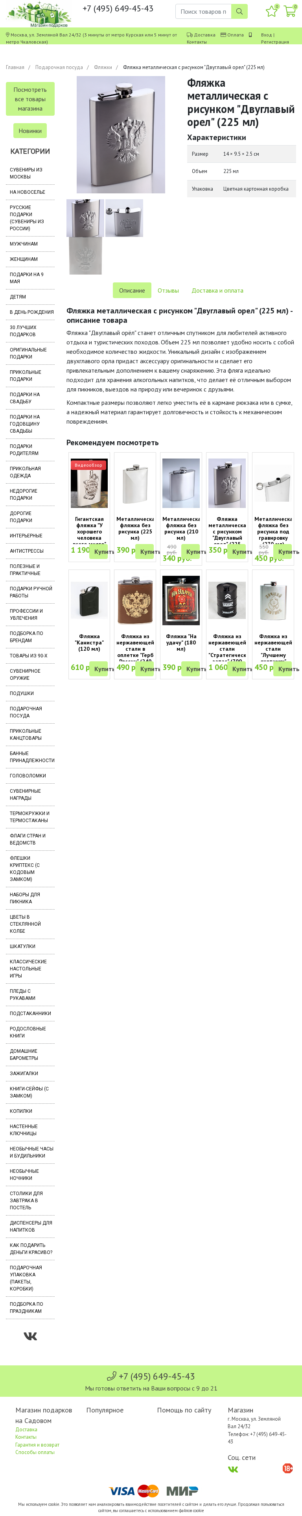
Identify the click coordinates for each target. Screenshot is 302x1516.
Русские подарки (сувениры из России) (27, 218)
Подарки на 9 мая (27, 278)
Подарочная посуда (59, 67)
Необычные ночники (24, 1174)
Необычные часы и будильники (31, 1152)
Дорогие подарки (21, 517)
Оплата (235, 35)
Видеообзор (88, 465)
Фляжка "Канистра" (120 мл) (89, 642)
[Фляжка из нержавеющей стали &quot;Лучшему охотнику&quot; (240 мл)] (273, 601)
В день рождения (32, 312)
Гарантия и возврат (37, 1444)
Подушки (22, 693)
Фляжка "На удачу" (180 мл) (181, 642)
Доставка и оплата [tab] (217, 290)
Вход (266, 35)
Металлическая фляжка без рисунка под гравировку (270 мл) (275, 531)
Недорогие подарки (23, 494)
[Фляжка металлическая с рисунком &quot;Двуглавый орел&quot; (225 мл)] (227, 483)
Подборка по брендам (26, 637)
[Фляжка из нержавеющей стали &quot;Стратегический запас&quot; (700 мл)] (227, 600)
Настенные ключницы (24, 1130)
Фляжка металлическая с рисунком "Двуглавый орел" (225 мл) (228, 534)
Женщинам (24, 259)
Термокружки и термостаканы (30, 817)
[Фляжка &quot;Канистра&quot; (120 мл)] (89, 600)
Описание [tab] (132, 290)
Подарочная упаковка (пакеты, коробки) (26, 1278)
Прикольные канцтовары (26, 734)
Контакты (197, 42)
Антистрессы (27, 551)
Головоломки (28, 776)
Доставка (204, 35)
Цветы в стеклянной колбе (25, 924)
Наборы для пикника (25, 898)
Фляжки (103, 67)
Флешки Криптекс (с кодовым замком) (25, 868)
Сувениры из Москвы (26, 173)
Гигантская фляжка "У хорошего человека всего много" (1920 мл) (89, 534)
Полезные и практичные (25, 570)
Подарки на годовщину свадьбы (25, 424)
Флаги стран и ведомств (28, 839)
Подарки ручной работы (31, 592)
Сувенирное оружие (25, 674)
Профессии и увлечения (26, 614)
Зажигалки (24, 1073)
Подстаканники (30, 1013)
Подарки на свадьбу (25, 398)
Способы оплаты (35, 1452)
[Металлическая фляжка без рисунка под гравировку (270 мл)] (273, 483)
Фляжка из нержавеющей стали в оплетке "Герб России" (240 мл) (135, 652)
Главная (15, 67)
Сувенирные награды (25, 794)
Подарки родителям (24, 450)
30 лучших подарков (23, 331)
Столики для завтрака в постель (26, 1200)
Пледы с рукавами (22, 994)
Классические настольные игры (28, 969)
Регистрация (275, 42)
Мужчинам (24, 244)
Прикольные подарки (25, 375)
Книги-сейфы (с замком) (29, 1092)
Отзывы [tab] (168, 290)
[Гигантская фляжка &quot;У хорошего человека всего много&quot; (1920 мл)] (89, 483)
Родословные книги (28, 1032)
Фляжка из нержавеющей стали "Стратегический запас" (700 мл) (230, 652)
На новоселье (27, 192)
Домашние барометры (24, 1054)
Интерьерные (26, 536)
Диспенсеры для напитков (31, 1226)
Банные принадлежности (32, 757)
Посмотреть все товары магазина (30, 99)
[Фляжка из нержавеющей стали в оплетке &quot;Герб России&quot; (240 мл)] (135, 601)
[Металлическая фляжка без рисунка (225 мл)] (135, 483)
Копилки (21, 1111)
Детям (18, 297)
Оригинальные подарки (28, 353)
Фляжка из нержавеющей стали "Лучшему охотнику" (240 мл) (273, 652)
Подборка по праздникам (26, 1307)
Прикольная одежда (25, 472)
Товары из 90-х (29, 656)
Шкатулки (22, 946)
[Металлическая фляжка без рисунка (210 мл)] (181, 483)
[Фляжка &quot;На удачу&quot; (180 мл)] (181, 601)
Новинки (30, 131)
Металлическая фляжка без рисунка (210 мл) (183, 528)
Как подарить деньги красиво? (31, 1249)
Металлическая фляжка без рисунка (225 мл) (137, 528)
